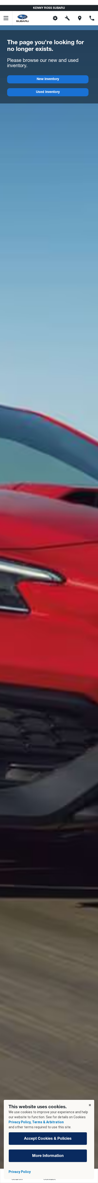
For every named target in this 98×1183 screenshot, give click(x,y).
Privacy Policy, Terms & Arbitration (36, 1122)
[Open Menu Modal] (6, 18)
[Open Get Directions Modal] (80, 18)
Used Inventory (48, 92)
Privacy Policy (20, 1172)
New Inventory (48, 79)
